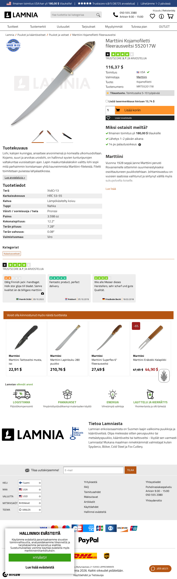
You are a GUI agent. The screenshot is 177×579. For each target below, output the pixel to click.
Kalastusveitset (12, 253)
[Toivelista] (152, 16)
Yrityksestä (90, 482)
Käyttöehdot (91, 507)
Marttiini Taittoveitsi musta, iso (25, 362)
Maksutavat (91, 497)
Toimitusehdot (92, 492)
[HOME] (21, 15)
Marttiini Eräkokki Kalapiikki (149, 360)
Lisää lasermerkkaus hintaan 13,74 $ (132, 101)
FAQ (86, 487)
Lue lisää (111, 189)
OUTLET (164, 26)
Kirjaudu (157, 10)
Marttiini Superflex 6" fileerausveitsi (104, 362)
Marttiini (142, 77)
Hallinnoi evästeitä (95, 512)
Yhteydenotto (154, 500)
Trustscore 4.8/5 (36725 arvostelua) (113, 3)
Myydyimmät (114, 26)
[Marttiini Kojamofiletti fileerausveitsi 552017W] (52, 83)
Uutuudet (63, 26)
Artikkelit (89, 502)
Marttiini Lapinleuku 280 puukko (65, 362)
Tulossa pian (139, 26)
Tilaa (130, 470)
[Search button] (98, 15)
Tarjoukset (88, 26)
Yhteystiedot (153, 482)
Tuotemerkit (38, 26)
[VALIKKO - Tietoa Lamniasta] (161, 16)
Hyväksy (40, 557)
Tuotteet (12, 26)
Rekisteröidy (168, 10)
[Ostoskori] (170, 16)
